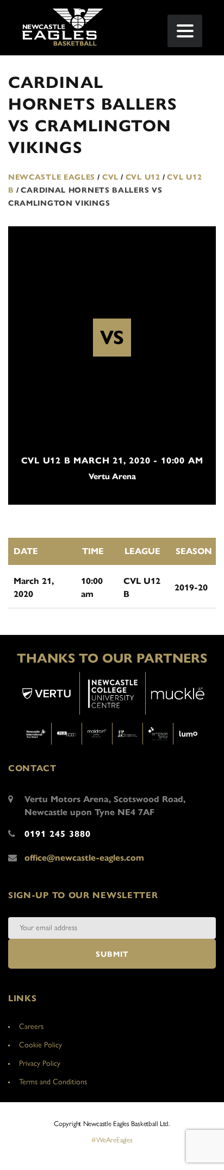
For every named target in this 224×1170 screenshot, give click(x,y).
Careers (31, 1026)
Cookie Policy (40, 1045)
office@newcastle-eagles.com (84, 858)
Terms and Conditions (53, 1081)
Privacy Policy (39, 1063)
